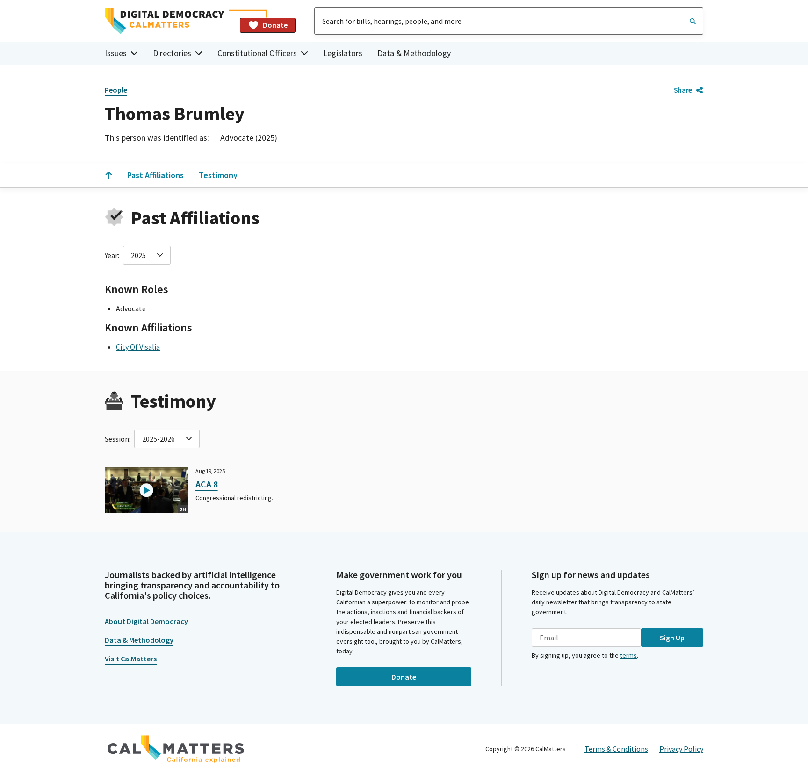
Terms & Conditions (616, 748)
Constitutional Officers (257, 53)
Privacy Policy (681, 748)
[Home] (168, 21)
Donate (275, 24)
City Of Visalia (138, 346)
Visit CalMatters (131, 658)
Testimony (218, 175)
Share (683, 89)
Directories (172, 53)
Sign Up (672, 637)
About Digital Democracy (146, 621)
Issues (116, 53)
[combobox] (508, 21)
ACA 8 (206, 484)
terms (628, 655)
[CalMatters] (176, 749)
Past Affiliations (155, 175)
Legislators (342, 53)
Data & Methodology (414, 53)
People (116, 89)
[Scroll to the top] (108, 175)
